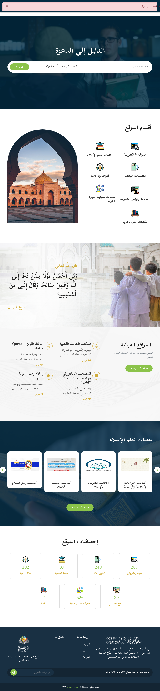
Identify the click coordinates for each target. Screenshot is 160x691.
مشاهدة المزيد (140, 368)
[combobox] (56, 66)
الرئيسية (87, 645)
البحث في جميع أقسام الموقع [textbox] (61, 66)
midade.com (73, 687)
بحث (17, 67)
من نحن (86, 651)
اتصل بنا (86, 657)
